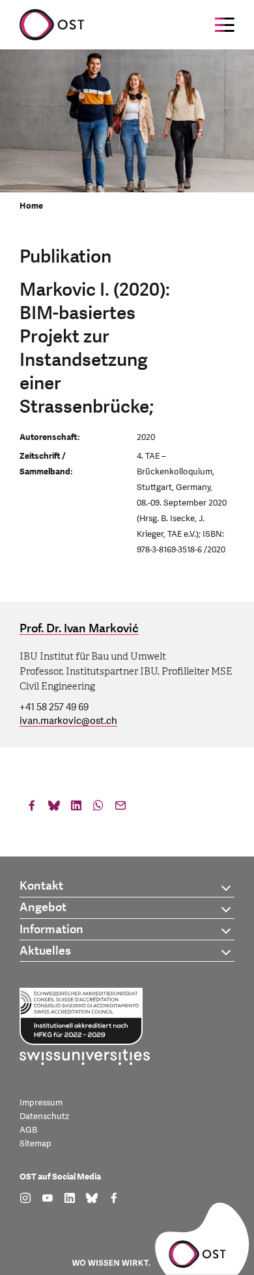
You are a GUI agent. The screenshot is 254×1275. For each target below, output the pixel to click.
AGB (28, 1130)
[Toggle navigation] (224, 25)
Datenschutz (44, 1116)
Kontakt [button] (41, 886)
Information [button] (51, 929)
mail (120, 808)
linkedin (76, 808)
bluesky (54, 808)
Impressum (41, 1103)
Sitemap (35, 1144)
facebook (32, 808)
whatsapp (98, 808)
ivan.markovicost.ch (68, 721)
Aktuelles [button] (45, 951)
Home (31, 206)
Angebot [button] (43, 907)
